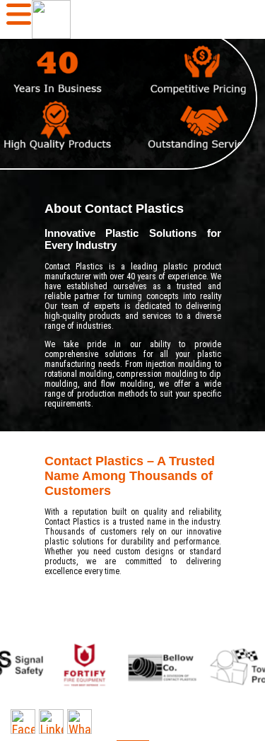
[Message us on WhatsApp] (79, 721)
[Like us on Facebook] (23, 721)
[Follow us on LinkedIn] (51, 721)
